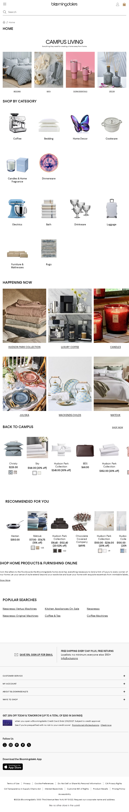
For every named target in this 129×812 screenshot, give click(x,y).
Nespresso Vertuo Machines (20, 608)
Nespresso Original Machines (20, 615)
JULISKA (24, 415)
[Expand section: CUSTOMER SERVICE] (64, 676)
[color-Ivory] (39, 473)
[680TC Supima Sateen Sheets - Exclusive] (104, 521)
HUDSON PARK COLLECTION (24, 347)
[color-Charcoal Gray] (55, 550)
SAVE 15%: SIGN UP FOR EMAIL (36, 654)
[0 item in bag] (124, 4)
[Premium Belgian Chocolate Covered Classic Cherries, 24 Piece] (82, 521)
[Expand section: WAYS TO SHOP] (64, 699)
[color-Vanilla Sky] (100, 550)
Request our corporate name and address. (94, 799)
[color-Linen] (37, 547)
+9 (109, 551)
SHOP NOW (117, 427)
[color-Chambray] (122, 550)
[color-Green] (15, 472)
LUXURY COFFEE (70, 347)
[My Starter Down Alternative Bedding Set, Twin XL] (61, 447)
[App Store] (13, 766)
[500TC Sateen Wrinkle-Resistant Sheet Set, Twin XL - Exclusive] (37, 447)
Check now (106, 725)
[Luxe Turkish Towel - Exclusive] (59, 521)
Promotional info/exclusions (85, 725)
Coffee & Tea (53, 615)
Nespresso (93, 608)
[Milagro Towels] (37, 521)
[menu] (5, 4)
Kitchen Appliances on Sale (62, 608)
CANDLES (115, 347)
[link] (13, 468)
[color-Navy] (10, 472)
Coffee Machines (97, 615)
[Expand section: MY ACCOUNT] (64, 684)
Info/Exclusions (69, 658)
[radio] (10, 472)
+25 (42, 548)
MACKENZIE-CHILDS (70, 415)
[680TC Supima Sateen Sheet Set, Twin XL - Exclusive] (109, 447)
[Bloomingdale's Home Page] (64, 4)
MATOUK (115, 415)
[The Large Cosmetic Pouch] (85, 447)
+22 (64, 551)
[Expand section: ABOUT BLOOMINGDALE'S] (64, 691)
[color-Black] (59, 550)
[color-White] (34, 473)
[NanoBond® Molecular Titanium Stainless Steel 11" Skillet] (15, 521)
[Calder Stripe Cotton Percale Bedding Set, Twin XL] (13, 447)
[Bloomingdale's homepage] (5, 22)
